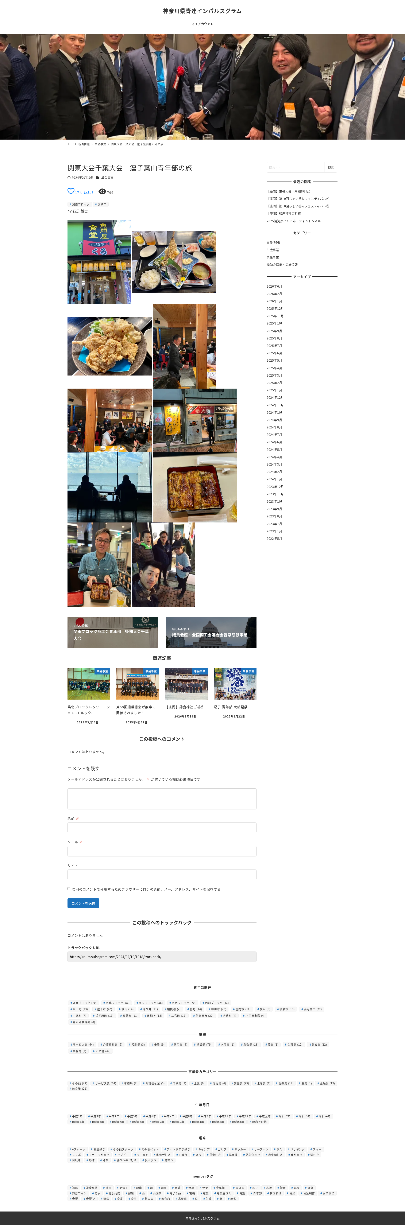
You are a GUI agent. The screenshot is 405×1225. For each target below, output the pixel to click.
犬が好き (296, 1155)
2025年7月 (274, 345)
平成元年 (265, 1116)
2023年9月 (274, 509)
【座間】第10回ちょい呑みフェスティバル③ (298, 206)
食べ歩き (151, 1160)
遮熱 (75, 1188)
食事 (120, 1199)
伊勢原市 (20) (205, 1016)
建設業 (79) (204, 1044)
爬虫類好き (275, 1155)
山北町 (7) (79, 1016)
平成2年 (77, 1116)
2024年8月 (274, 427)
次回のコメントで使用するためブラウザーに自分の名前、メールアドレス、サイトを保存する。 (148, 889)
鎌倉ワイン (79, 1193)
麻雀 (233, 1199)
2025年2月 (274, 383)
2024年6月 (274, 442)
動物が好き (163, 1155)
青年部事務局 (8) (84, 1022)
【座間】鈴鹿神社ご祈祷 (284, 213)
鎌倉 (310, 1188)
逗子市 (102, 204)
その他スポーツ (123, 1149)
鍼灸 (297, 1188)
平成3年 (95, 1116)
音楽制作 (309, 1193)
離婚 (131, 1193)
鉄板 (269, 1188)
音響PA (90, 1199)
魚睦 (209, 1199)
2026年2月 (274, 294)
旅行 (198, 1155)
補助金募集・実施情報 (282, 265)
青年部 (257, 1193)
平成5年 (132, 1116)
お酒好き (99, 1149)
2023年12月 (275, 487)
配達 (139, 1188)
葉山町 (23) (80, 1009)
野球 (92, 1160)
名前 (73, 818)
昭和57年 (118, 1122)
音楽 (292, 1193)
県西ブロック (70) (184, 1003)
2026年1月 (274, 301)
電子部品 (175, 1193)
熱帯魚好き (253, 1155)
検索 (331, 167)
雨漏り (157, 1193)
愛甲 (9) (265, 1009)
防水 (98, 1193)
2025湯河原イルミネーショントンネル (294, 221)
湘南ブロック (81, 204)
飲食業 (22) (319, 1044)
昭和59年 (158, 1122)
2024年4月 (274, 457)
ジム (279, 1149)
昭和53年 (305, 1116)
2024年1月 (274, 479)
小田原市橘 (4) (255, 1016)
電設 (242, 1193)
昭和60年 (178, 1122)
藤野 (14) (196, 1009)
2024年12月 (275, 398)
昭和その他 (259, 1122)
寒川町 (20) (218, 1009)
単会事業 (107, 177)
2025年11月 (275, 316)
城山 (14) (128, 1009)
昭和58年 (138, 1122)
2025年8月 (274, 338)
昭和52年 (285, 1116)
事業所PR (273, 242)
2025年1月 (274, 390)
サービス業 (105, 1083)
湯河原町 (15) (104, 1016)
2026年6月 (274, 286)
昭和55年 (78, 1122)
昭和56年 (98, 1122)
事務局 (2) (79, 1051)
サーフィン (261, 1149)
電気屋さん (224, 1193)
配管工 (123, 1188)
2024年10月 (275, 412)
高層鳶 (182, 1199)
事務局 (131, 1083)
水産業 (264, 1083)
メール (75, 841)
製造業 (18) (250, 1044)
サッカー (240, 1149)
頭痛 (106, 1199)
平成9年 (206, 1116)
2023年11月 (275, 494)
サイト (73, 865)
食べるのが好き (126, 1160)
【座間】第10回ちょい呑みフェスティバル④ (298, 199)
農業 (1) (273, 1044)
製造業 (285, 1083)
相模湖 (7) (174, 1009)
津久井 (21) (150, 1009)
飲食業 (79, 1088)
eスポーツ (78, 1149)
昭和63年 (238, 1122)
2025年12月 (275, 308)
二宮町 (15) (178, 1016)
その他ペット (150, 1149)
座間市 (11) (243, 1009)
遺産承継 (92, 1188)
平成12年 (245, 1116)
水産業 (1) (227, 1044)
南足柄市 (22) (313, 1009)
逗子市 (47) (104, 1009)
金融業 (327, 1083)
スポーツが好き (99, 1155)
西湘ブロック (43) (217, 1003)
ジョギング (297, 1149)
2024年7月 (274, 435)
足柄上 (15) (154, 1016)
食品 (134, 1199)
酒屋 (164, 1188)
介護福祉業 (155, 1083)
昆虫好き (215, 1155)
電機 (192, 1193)
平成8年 (187, 1116)
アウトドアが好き (178, 1149)
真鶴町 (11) (130, 1016)
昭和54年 (325, 1116)
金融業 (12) (295, 1044)
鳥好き (169, 1160)
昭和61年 (198, 1122)
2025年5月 (274, 360)
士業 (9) (159, 1044)
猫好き (314, 1155)
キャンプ (204, 1149)
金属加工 (222, 1188)
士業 (199, 1083)
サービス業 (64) (83, 1044)
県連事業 (273, 257)
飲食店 (165, 1199)
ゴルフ (222, 1149)
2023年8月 (274, 516)
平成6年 (151, 1116)
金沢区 (240, 1188)
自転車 (76, 1160)
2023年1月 (274, 531)
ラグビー (123, 1155)
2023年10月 (275, 501)
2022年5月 (274, 538)
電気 (206, 1193)
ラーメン (142, 1155)
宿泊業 (219, 1083)
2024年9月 (274, 420)
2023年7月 (274, 524)
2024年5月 (274, 449)
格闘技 (233, 1155)
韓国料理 (275, 1193)
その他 (79, 1083)
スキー (317, 1149)
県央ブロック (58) (151, 1003)
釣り (106, 1160)
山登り (183, 1155)
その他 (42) (103, 1051)
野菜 (205, 1188)
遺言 (109, 1188)
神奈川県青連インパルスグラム (202, 11)
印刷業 (179, 1083)
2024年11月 (275, 405)
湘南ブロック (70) (85, 1003)
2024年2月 (274, 472)
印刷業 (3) (138, 1044)
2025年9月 (274, 331)
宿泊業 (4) (180, 1044)
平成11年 (225, 1116)
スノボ (76, 1155)
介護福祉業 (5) (112, 1044)
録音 (283, 1188)
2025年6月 (274, 353)
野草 (191, 1188)
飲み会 (149, 1199)
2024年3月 (274, 464)
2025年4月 (274, 368)
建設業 (241, 1083)
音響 (75, 1199)
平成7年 (169, 1116)
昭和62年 (218, 1122)
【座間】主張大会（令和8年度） (289, 191)
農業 (306, 1083)
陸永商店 (114, 1193)
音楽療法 (329, 1193)
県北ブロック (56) (118, 1003)
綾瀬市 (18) (286, 1009)
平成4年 (114, 1116)
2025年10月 (275, 323)
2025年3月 (274, 375)
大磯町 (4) (229, 1016)
